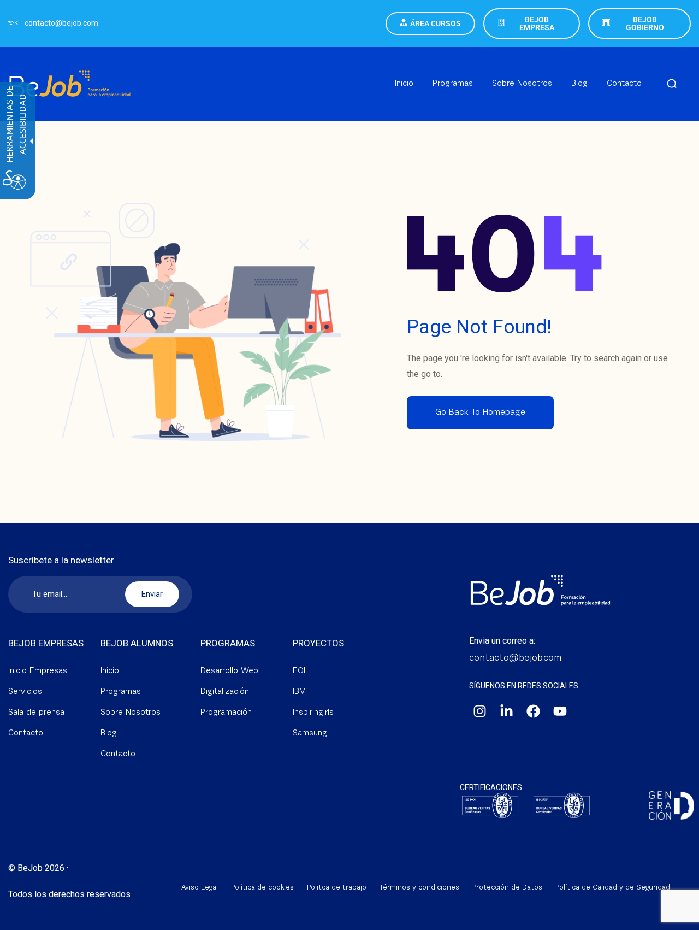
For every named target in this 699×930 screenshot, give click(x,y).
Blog (108, 733)
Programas (120, 692)
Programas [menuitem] (453, 84)
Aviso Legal (199, 887)
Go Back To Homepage (480, 412)
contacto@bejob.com (61, 23)
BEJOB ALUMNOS (136, 643)
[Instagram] (480, 711)
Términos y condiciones (419, 887)
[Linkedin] (507, 711)
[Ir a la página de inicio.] (70, 71)
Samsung (310, 733)
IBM (299, 692)
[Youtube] (560, 711)
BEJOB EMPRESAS (46, 643)
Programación (226, 713)
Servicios (25, 692)
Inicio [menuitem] (404, 84)
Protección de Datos (507, 887)
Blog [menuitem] (579, 84)
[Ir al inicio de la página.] (677, 919)
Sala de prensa (36, 713)
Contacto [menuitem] (624, 84)
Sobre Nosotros (130, 713)
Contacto (25, 733)
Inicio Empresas (37, 671)
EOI (299, 671)
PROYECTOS (318, 643)
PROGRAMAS (227, 643)
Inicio (109, 671)
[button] (671, 84)
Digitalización (224, 692)
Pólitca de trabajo (336, 887)
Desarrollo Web (229, 671)
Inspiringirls (313, 713)
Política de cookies (262, 887)
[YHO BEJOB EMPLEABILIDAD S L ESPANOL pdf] (561, 806)
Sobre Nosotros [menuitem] (522, 84)
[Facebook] (533, 711)
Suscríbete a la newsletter (61, 560)
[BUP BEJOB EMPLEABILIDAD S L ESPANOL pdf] (490, 806)
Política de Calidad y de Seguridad (612, 887)
